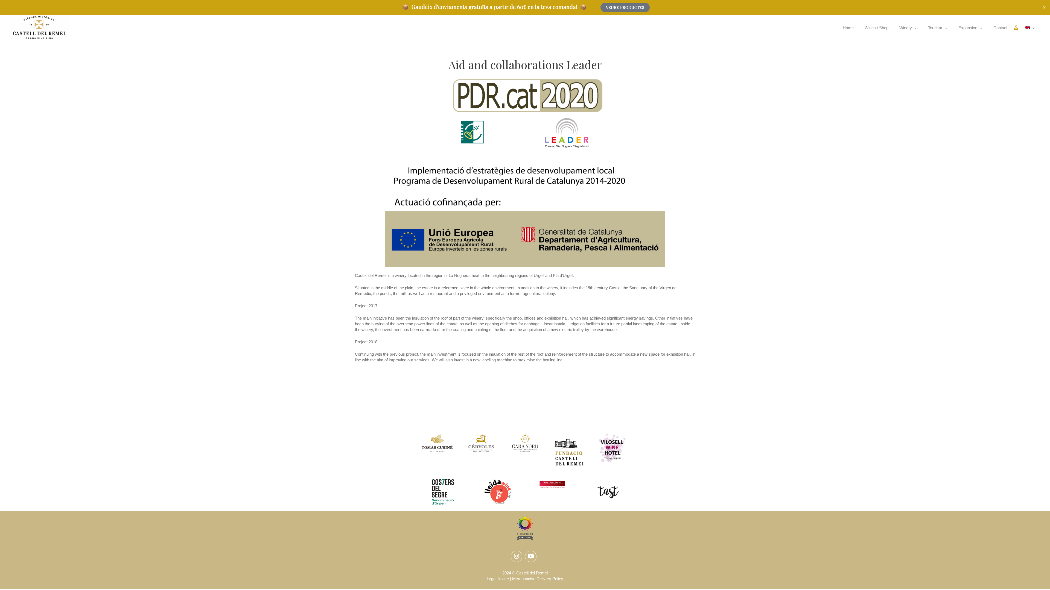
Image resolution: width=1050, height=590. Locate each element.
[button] (908, 27)
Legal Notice (498, 578)
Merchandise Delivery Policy (537, 578)
